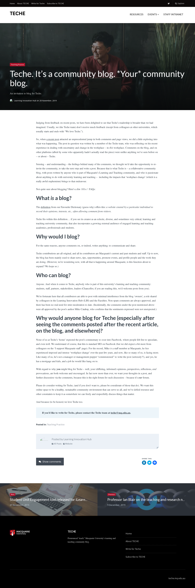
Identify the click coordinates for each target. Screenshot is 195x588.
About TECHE (23, 3)
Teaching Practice (17, 64)
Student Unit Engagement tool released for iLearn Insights (54, 499)
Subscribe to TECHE (55, 3)
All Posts (57, 443)
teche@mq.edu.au (120, 412)
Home (12, 3)
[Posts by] (12, 100)
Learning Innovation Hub (25, 100)
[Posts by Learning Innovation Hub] (44, 442)
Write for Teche (38, 3)
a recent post (52, 139)
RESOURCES (136, 14)
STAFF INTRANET (173, 14)
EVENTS (152, 14)
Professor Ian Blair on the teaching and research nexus (148, 499)
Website (68, 443)
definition (46, 207)
